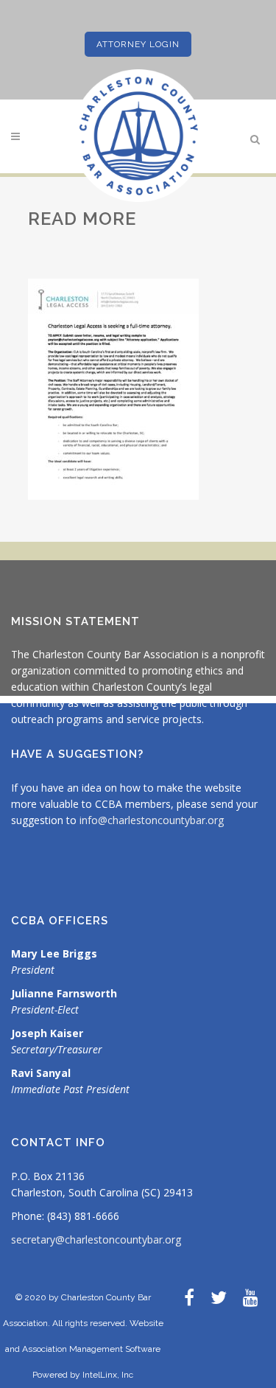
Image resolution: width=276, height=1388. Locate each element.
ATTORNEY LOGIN (138, 44)
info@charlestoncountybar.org (151, 820)
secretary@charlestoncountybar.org (96, 1239)
